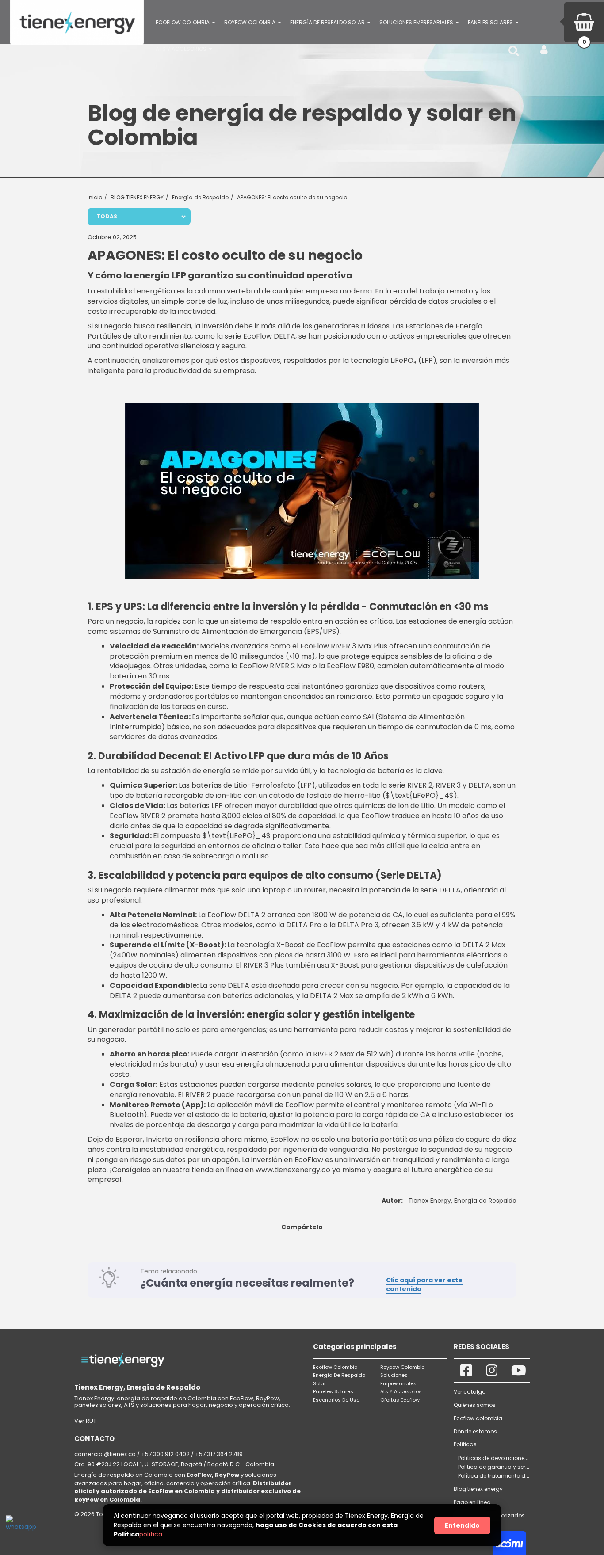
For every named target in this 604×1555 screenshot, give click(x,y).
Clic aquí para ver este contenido (424, 1284)
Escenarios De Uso (336, 1399)
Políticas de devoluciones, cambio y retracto (518, 1458)
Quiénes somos (475, 1405)
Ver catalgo (469, 1391)
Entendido (462, 1525)
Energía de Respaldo (200, 197)
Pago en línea (472, 1502)
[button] (185, 22)
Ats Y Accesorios (401, 1391)
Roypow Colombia (402, 1367)
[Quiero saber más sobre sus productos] (19, 1528)
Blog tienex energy (478, 1489)
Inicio (95, 197)
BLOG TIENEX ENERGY (137, 197)
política (150, 1534)
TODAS (106, 216)
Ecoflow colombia (478, 1418)
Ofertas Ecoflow (400, 1399)
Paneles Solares (333, 1391)
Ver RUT (85, 1421)
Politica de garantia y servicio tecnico (509, 1467)
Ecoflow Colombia (335, 1367)
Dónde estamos (475, 1431)
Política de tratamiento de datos (502, 1475)
